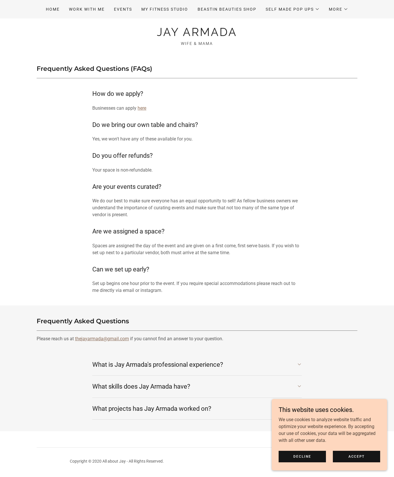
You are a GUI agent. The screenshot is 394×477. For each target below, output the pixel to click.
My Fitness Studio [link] (164, 9)
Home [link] (53, 9)
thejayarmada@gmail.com (102, 338)
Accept (356, 456)
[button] (293, 9)
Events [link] (123, 9)
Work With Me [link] (87, 9)
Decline (302, 456)
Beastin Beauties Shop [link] (227, 9)
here (142, 108)
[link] (196, 34)
